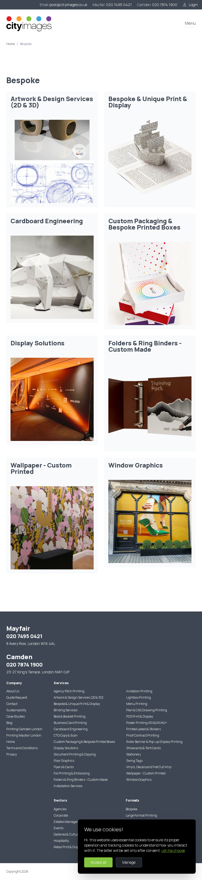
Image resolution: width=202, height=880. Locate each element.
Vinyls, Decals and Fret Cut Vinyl (148, 767)
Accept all (98, 862)
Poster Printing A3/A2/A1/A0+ (146, 722)
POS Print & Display (139, 716)
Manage (128, 862)
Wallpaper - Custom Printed (145, 773)
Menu (190, 23)
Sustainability (16, 710)
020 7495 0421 (119, 4)
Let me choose (173, 850)
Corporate (61, 815)
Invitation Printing (139, 691)
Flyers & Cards (64, 767)
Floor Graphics (64, 760)
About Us (12, 691)
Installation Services (68, 786)
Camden (144, 4)
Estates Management (69, 821)
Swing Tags (134, 760)
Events (58, 828)
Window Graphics (139, 779)
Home (10, 44)
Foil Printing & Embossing (72, 773)
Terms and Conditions (22, 748)
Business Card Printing (70, 722)
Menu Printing (136, 704)
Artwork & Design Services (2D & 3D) (79, 697)
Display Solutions (66, 748)
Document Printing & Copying (75, 754)
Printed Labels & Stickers (143, 729)
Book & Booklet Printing (69, 716)
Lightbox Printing (138, 697)
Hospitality (61, 840)
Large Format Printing (141, 815)
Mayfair (99, 4)
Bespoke (131, 809)
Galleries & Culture (67, 834)
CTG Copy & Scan (66, 735)
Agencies (60, 809)
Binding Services (65, 710)
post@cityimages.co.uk (68, 4)
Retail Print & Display (68, 847)
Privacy (11, 754)
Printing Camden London (24, 729)
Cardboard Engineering (71, 729)
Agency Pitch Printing (69, 691)
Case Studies (15, 716)
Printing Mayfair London (23, 735)
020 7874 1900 (164, 4)
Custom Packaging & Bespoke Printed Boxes (84, 741)
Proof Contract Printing (142, 735)
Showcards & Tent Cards (143, 748)
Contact (12, 704)
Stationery (133, 754)
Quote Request (16, 697)
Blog (9, 722)
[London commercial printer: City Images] (29, 23)
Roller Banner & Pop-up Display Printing (154, 741)
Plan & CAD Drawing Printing (146, 710)
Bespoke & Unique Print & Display (77, 704)
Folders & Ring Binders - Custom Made (81, 779)
